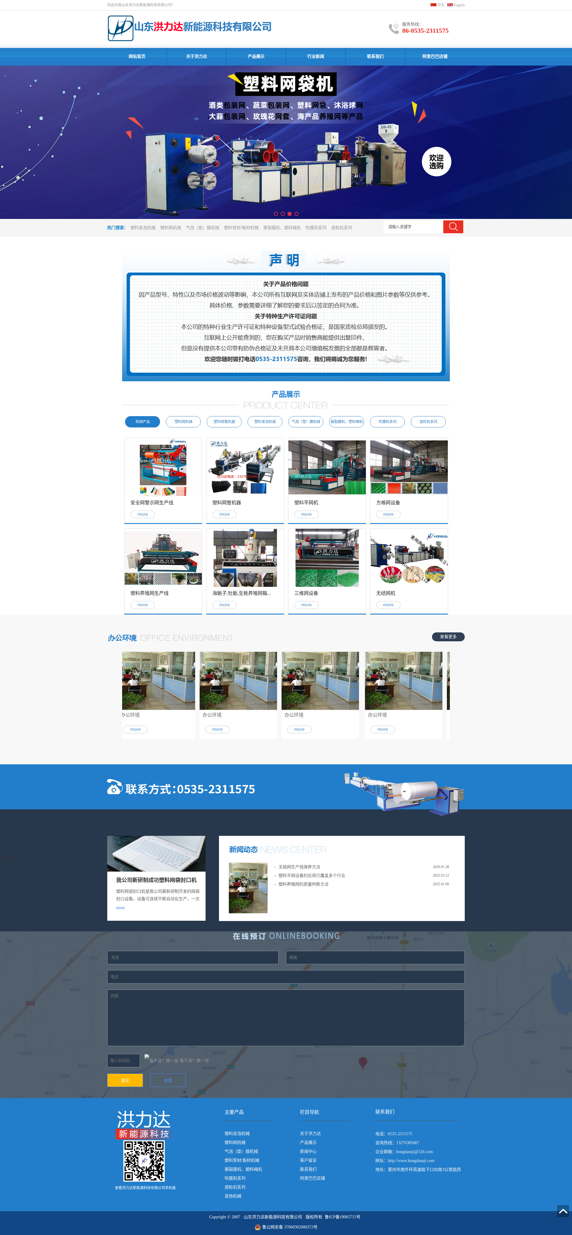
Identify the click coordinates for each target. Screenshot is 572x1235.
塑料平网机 (306, 502)
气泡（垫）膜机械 (202, 227)
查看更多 (448, 636)
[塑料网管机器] (245, 495)
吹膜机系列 (316, 227)
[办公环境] (143, 709)
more (120, 908)
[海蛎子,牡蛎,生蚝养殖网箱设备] (245, 586)
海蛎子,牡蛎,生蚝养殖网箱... (241, 593)
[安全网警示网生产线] (163, 495)
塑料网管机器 (226, 502)
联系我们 (375, 56)
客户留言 (308, 1160)
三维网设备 (306, 593)
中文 (440, 5)
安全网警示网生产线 (151, 502)
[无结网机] (409, 586)
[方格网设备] (409, 495)
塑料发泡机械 (143, 227)
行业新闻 (315, 56)
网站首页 (137, 56)
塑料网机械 (170, 227)
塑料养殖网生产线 (149, 593)
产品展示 (256, 56)
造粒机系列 (341, 227)
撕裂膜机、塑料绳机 (282, 227)
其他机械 (233, 1196)
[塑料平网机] (327, 495)
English (459, 5)
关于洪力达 (196, 56)
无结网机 (385, 593)
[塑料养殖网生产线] (163, 586)
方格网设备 (388, 502)
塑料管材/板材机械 (241, 227)
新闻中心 (308, 1151)
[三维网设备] (327, 586)
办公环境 (117, 715)
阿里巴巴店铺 (434, 56)
